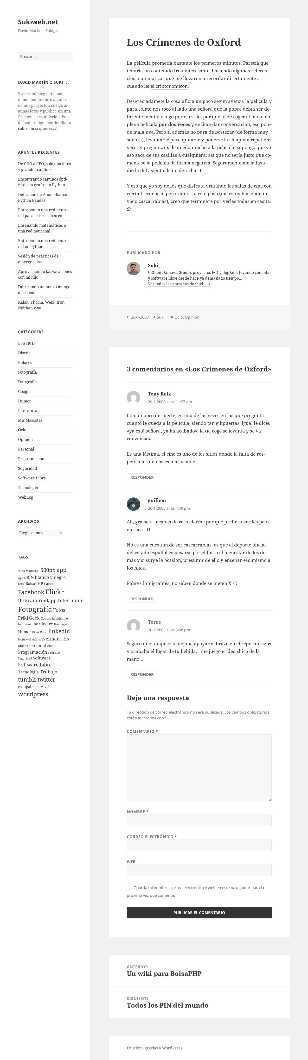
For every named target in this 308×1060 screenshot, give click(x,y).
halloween (25, 624)
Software (42, 658)
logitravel (24, 639)
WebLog (25, 497)
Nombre (137, 811)
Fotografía (27, 381)
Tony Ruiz (159, 394)
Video (48, 686)
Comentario (142, 731)
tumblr (27, 679)
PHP (50, 646)
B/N (30, 577)
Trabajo (48, 672)
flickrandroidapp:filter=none (50, 600)
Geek (34, 618)
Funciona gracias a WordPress (154, 1048)
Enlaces (25, 362)
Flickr (54, 591)
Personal (26, 449)
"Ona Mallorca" (28, 571)
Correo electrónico (152, 836)
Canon (49, 583)
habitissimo (60, 618)
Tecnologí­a (28, 487)
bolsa (21, 584)
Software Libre (32, 478)
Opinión (25, 439)
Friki (23, 618)
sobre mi (26, 128)
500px (48, 569)
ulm (40, 687)
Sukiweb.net (38, 21)
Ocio (22, 430)
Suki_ (161, 317)
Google (24, 391)
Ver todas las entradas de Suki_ (177, 284)
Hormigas (60, 624)
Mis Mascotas (30, 420)
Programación (31, 458)
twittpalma (27, 686)
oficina (23, 646)
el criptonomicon (169, 86)
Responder (142, 477)
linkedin (59, 631)
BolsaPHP (27, 343)
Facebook (31, 592)
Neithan (51, 639)
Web (131, 861)
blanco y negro (50, 577)
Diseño (24, 353)
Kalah (43, 632)
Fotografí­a (27, 372)
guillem (157, 500)
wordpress (33, 694)
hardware (43, 624)
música (36, 639)
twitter (46, 679)
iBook (35, 632)
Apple (22, 578)
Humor (24, 401)
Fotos (59, 610)
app (61, 570)
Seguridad (27, 468)
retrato (54, 652)
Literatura (27, 410)
